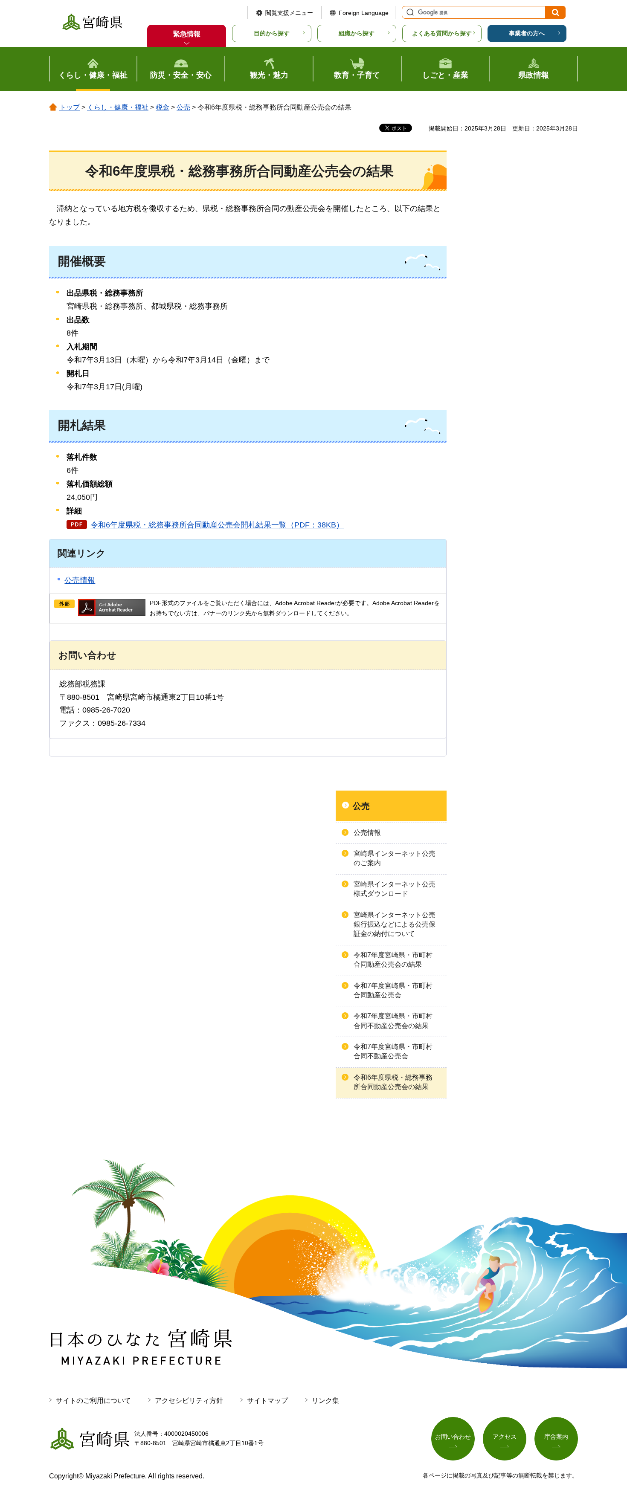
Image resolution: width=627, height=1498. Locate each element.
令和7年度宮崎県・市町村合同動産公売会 (393, 990)
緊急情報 (186, 34)
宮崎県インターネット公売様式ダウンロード (394, 889)
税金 (162, 107)
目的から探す (272, 33)
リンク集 (325, 1400)
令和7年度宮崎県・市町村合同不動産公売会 (393, 1051)
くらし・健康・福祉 (117, 107)
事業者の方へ (527, 33)
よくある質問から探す (442, 33)
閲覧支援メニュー (289, 12)
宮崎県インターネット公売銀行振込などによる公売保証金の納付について (394, 924)
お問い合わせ (453, 1436)
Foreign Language (364, 12)
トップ (69, 107)
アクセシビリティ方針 (189, 1400)
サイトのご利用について (93, 1400)
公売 (183, 107)
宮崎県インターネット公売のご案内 (394, 858)
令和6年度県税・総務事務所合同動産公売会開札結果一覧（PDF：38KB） (217, 525)
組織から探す (356, 33)
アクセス (505, 1436)
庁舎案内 (556, 1436)
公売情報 (79, 580)
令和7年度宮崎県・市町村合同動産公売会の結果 (393, 959)
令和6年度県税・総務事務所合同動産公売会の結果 (393, 1082)
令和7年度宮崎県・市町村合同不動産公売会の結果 (393, 1020)
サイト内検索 (409, 12)
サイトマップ (267, 1400)
